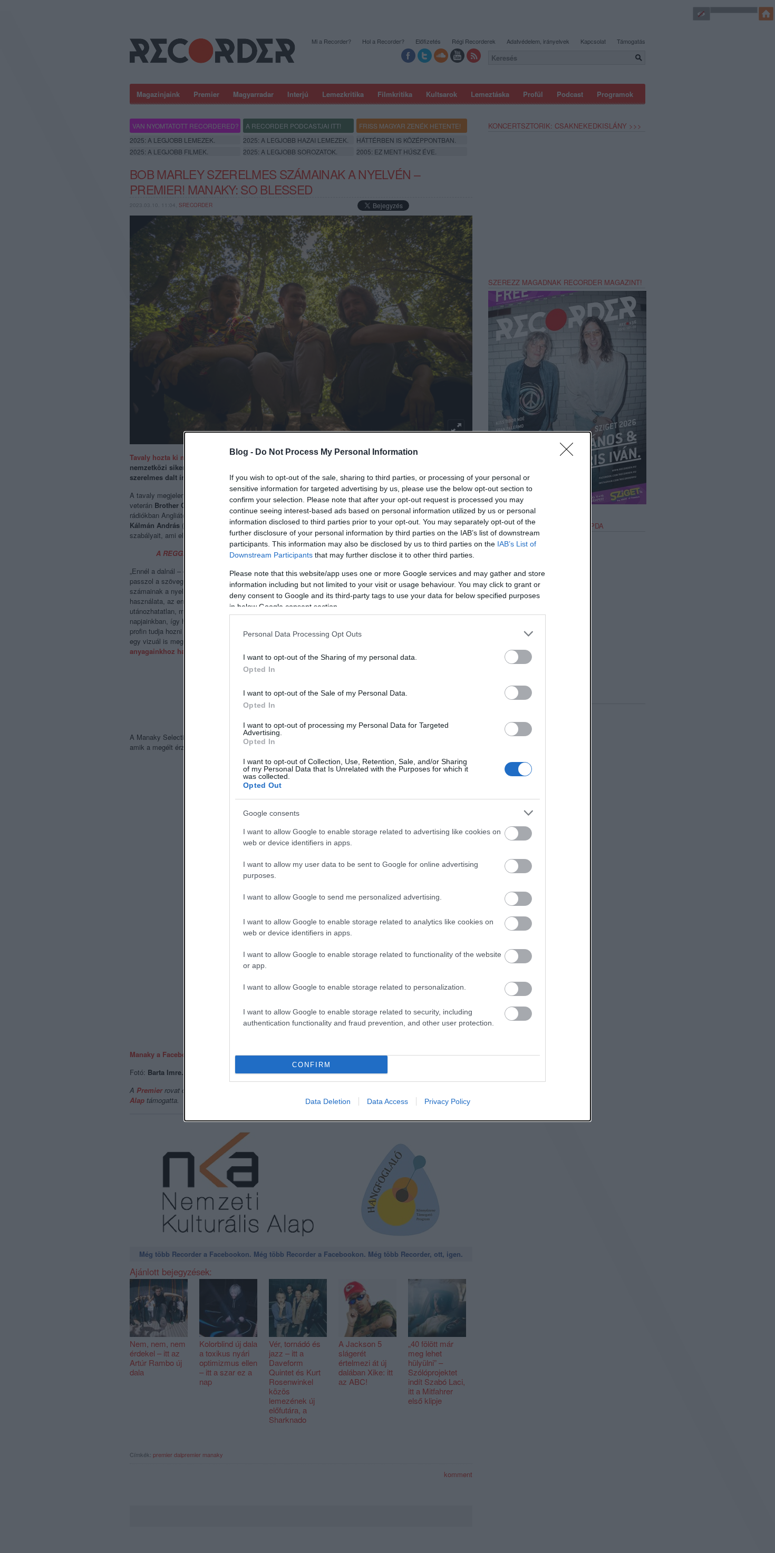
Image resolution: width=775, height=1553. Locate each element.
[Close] (570, 453)
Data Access (387, 1101)
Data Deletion (328, 1101)
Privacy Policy (447, 1101)
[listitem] (387, 633)
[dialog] (387, 776)
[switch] (518, 657)
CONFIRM (311, 1065)
